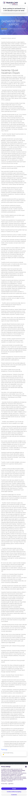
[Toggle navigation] (25, 3)
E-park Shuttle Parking (8, 752)
